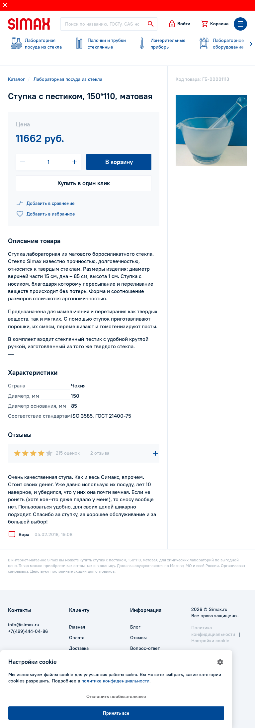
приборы (168, 43)
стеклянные (107, 43)
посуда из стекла (43, 43)
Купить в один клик (83, 183)
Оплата (76, 638)
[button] (179, 24)
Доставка (79, 648)
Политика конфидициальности (213, 631)
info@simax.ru (23, 625)
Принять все (116, 713)
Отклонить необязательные (116, 696)
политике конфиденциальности (115, 681)
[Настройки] (220, 662)
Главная (77, 627)
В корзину (119, 162)
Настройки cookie (210, 641)
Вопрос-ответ (145, 648)
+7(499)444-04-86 (28, 631)
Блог (135, 627)
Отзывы (138, 638)
